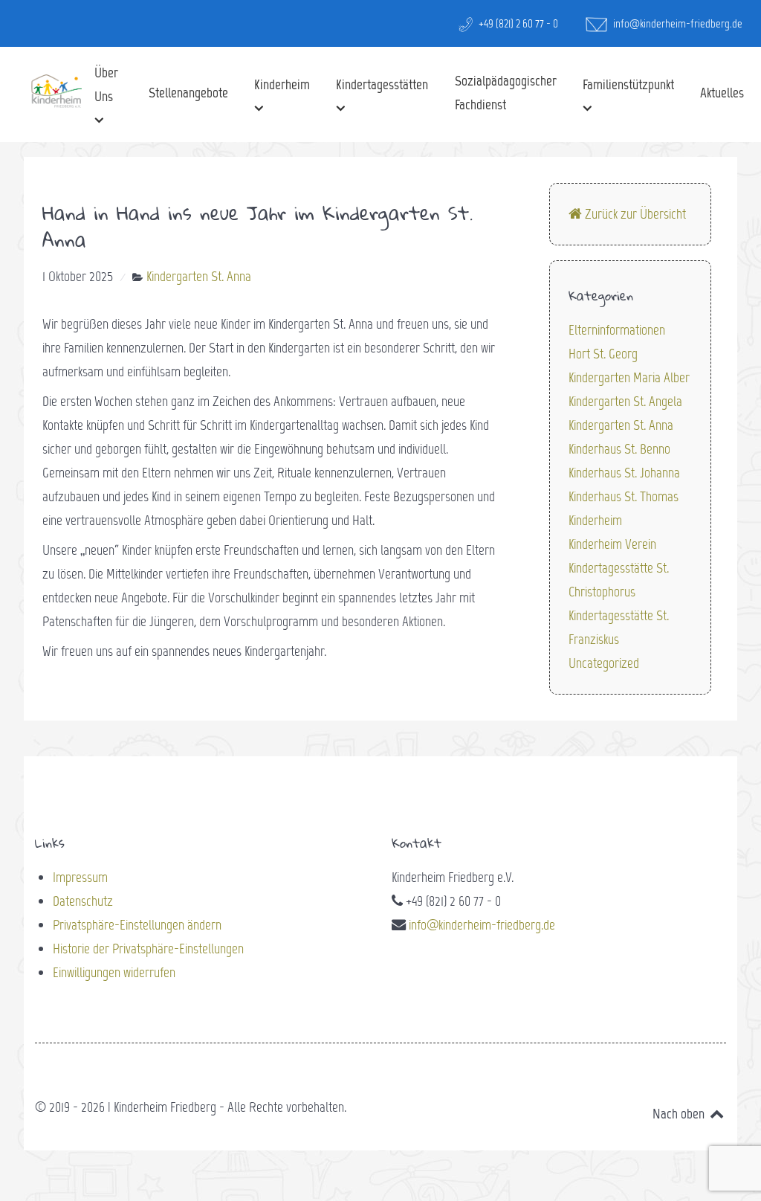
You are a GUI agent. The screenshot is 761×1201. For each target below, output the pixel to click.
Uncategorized (604, 663)
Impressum (80, 877)
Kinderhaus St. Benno (619, 448)
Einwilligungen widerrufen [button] (114, 972)
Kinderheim (595, 520)
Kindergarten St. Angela (625, 401)
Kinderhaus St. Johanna (624, 472)
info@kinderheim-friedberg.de (676, 23)
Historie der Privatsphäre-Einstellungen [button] (148, 948)
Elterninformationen (617, 329)
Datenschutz (83, 900)
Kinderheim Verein (612, 544)
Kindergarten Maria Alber (629, 377)
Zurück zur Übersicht (634, 213)
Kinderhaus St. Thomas (624, 496)
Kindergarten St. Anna (621, 425)
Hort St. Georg (603, 353)
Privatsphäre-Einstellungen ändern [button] (137, 924)
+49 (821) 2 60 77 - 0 (517, 23)
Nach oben (679, 1113)
